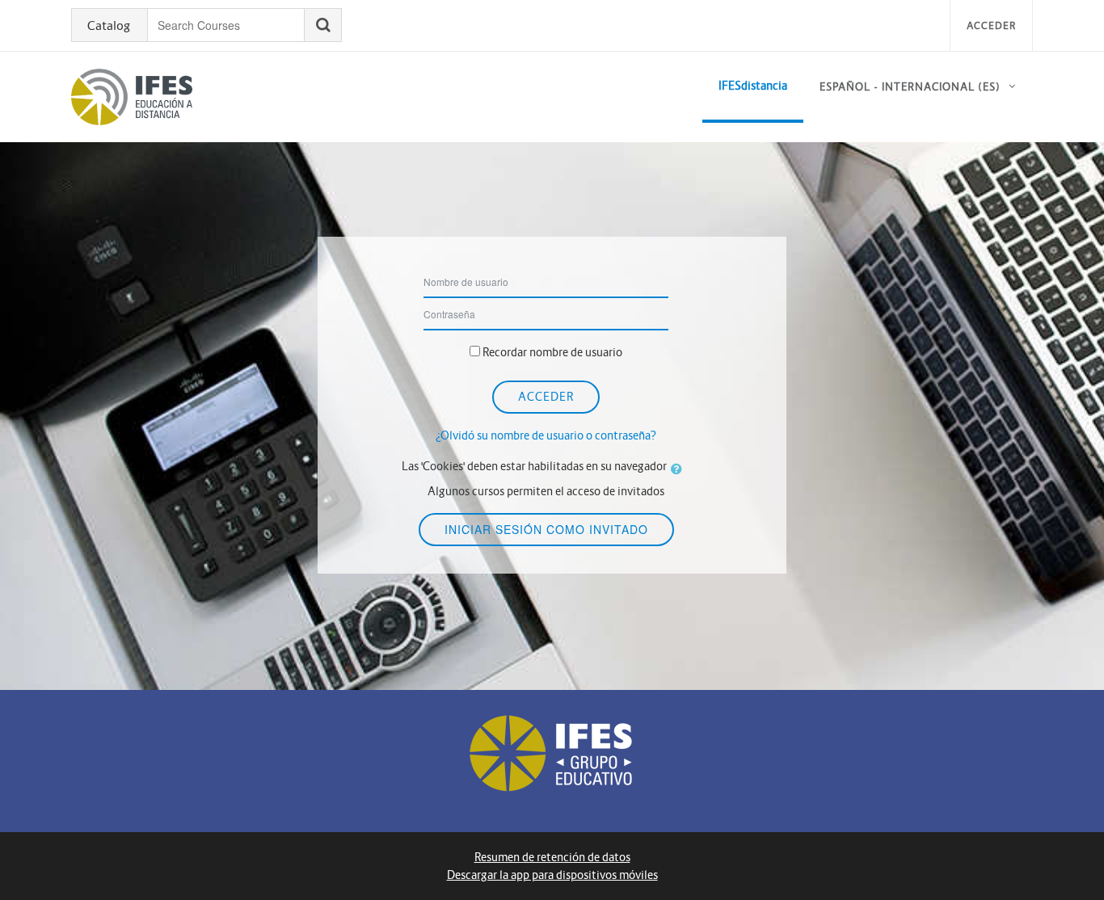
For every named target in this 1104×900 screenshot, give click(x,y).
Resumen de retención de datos (552, 857)
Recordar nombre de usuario (552, 352)
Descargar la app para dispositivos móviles (552, 875)
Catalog (108, 26)
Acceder (991, 25)
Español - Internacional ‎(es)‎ (910, 87)
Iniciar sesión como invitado (546, 529)
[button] (679, 468)
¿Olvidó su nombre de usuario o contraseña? (546, 435)
